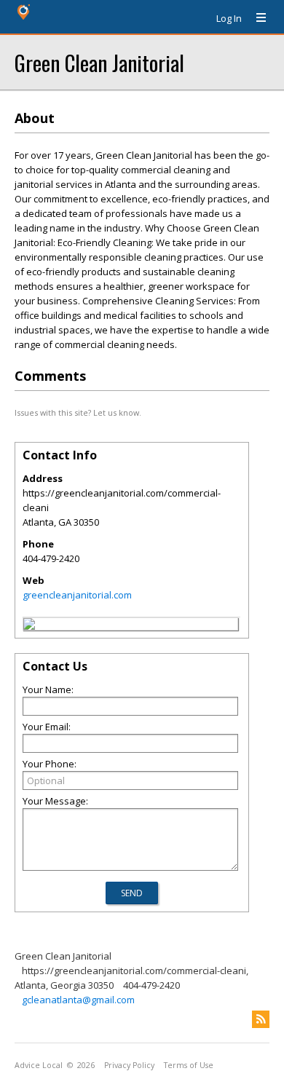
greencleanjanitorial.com (77, 594)
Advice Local (39, 1065)
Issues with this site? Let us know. (78, 412)
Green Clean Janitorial (99, 62)
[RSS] (260, 1019)
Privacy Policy (129, 1065)
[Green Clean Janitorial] (29, 626)
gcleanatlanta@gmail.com (78, 999)
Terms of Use (188, 1065)
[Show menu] (255, 18)
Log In (229, 18)
